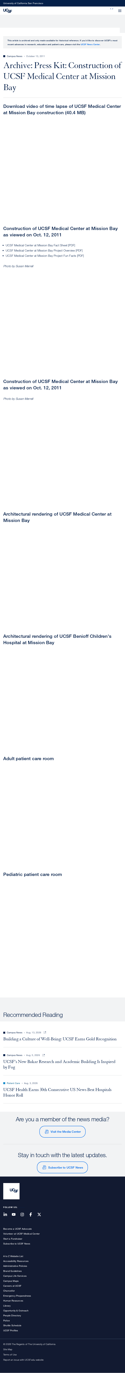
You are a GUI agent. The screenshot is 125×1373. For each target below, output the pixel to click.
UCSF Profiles (10, 1330)
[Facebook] (33, 1215)
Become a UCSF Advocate (17, 1228)
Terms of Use (10, 1354)
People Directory (12, 1315)
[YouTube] (16, 1215)
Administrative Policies (15, 1266)
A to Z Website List (13, 1256)
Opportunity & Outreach (15, 1310)
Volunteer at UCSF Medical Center (21, 1233)
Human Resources (13, 1300)
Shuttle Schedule (12, 1325)
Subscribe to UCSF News (65, 1167)
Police (6, 1320)
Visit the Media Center (66, 1131)
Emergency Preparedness (17, 1295)
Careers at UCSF (12, 1285)
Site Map (7, 1349)
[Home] (7, 10)
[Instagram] (24, 1215)
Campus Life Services (15, 1275)
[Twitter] (41, 1215)
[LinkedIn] (7, 1215)
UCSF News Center (90, 44)
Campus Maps (11, 1280)
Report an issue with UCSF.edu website (23, 1359)
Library (7, 1305)
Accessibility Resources (16, 1261)
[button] (112, 8)
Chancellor (9, 1290)
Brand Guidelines (12, 1271)
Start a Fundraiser (12, 1238)
